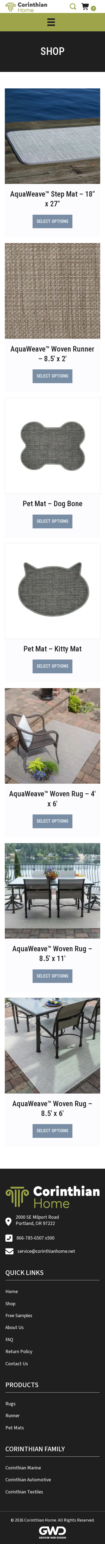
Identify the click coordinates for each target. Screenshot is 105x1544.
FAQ (9, 1339)
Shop (10, 1303)
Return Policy (18, 1351)
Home (11, 1291)
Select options (52, 221)
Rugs (10, 1403)
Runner (12, 1415)
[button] (73, 6)
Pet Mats (14, 1427)
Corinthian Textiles (24, 1492)
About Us (14, 1327)
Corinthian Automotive (28, 1479)
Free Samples (18, 1315)
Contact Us (16, 1363)
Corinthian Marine (23, 1468)
